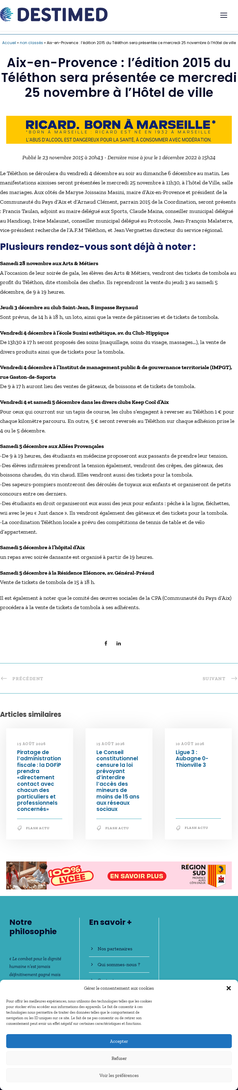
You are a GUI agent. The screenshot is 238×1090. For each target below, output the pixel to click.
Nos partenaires (115, 949)
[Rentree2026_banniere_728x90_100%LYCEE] (119, 874)
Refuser (119, 1058)
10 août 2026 (190, 744)
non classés (31, 42)
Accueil (9, 42)
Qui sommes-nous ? (119, 964)
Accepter (119, 1041)
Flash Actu (38, 828)
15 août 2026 (31, 744)
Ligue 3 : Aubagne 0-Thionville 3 (192, 759)
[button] (229, 988)
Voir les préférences (119, 1075)
